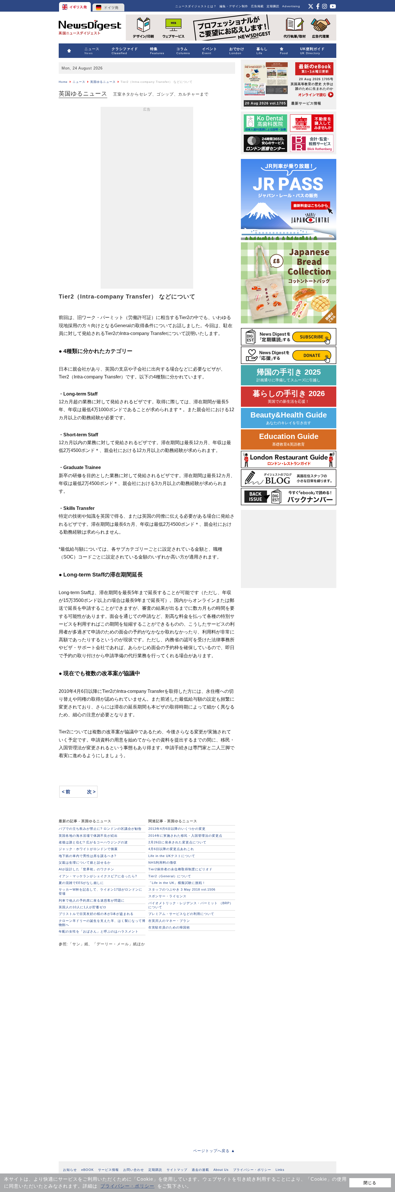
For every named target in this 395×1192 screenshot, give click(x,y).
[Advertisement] (147, 199)
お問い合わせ (133, 1169)
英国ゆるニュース (103, 81)
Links (280, 1169)
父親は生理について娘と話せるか (85, 862)
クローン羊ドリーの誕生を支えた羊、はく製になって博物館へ (102, 922)
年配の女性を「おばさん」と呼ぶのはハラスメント (99, 931)
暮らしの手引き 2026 (289, 396)
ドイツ (108, 6)
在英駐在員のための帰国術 (169, 927)
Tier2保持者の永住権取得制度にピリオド (180, 869)
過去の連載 (200, 1169)
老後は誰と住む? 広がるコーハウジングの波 (93, 842)
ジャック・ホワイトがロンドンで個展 (88, 849)
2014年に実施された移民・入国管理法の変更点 (185, 835)
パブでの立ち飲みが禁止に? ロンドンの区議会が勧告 (100, 828)
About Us (221, 1169)
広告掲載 (257, 6)
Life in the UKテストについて (171, 856)
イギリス (75, 6)
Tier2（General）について (169, 876)
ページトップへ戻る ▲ (214, 1151)
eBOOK (87, 1169)
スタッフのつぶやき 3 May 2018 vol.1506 (181, 889)
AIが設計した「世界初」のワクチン (86, 869)
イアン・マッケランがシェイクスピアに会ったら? (98, 876)
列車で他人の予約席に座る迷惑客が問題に (92, 900)
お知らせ (70, 1169)
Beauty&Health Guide (288, 418)
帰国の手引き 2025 (288, 375)
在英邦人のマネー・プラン (169, 920)
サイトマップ (177, 1169)
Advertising (291, 6)
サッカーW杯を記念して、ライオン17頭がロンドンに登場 (100, 891)
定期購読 (273, 6)
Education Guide (288, 439)
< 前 (66, 791)
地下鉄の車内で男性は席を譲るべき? (87, 856)
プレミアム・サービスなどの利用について (181, 913)
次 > (91, 791)
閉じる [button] (369, 1182)
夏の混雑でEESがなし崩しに (81, 883)
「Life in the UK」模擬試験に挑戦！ (177, 883)
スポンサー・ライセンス (167, 896)
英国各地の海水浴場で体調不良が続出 (88, 835)
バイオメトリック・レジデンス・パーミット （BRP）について (190, 905)
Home (63, 81)
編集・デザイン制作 (233, 6)
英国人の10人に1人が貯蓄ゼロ (82, 907)
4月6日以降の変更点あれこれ (171, 849)
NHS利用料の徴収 (162, 862)
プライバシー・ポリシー (127, 1186)
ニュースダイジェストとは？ (196, 6)
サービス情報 (108, 1169)
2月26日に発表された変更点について (177, 842)
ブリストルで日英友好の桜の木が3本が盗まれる (96, 913)
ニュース (79, 81)
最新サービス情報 (283, 103)
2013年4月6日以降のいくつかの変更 (177, 828)
